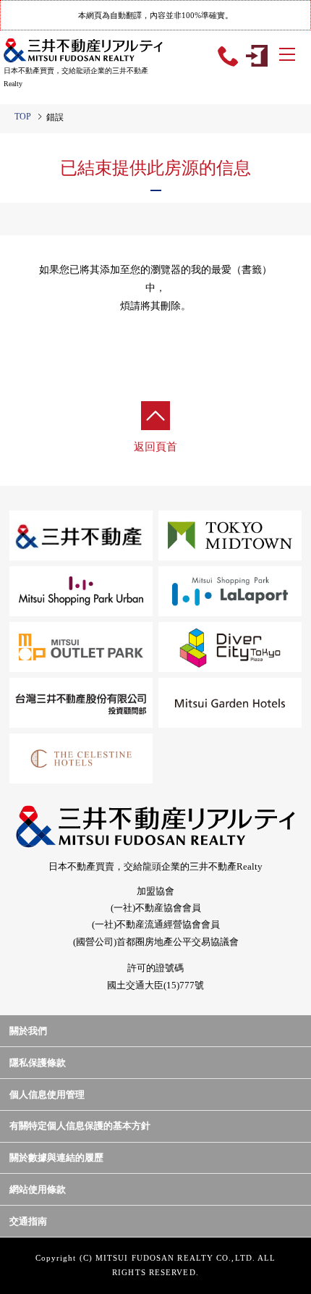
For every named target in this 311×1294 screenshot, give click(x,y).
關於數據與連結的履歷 (56, 1157)
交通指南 (28, 1221)
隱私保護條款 (37, 1062)
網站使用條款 (37, 1189)
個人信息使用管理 (47, 1094)
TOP (22, 117)
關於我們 (28, 1030)
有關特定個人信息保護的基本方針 (79, 1125)
